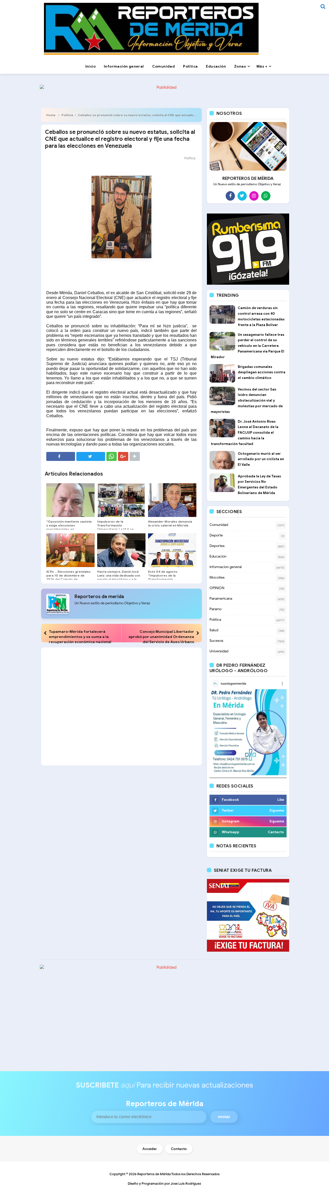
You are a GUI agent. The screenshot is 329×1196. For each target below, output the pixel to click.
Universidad (218, 651)
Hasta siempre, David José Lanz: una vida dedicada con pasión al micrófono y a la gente (118, 577)
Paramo (215, 609)
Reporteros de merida (99, 596)
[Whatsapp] (265, 195)
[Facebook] (230, 195)
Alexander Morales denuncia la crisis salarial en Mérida (170, 523)
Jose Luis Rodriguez (185, 1183)
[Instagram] (254, 195)
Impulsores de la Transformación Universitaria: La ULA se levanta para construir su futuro (116, 529)
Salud (213, 630)
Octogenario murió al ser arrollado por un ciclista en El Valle (261, 459)
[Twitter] (242, 195)
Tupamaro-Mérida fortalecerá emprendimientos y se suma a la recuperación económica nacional (80, 636)
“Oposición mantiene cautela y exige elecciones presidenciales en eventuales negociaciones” (69, 527)
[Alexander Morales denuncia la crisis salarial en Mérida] (172, 500)
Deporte (216, 535)
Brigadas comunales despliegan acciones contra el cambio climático (261, 372)
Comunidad (218, 525)
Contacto (179, 1149)
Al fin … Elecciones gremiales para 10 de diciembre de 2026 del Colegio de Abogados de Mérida (68, 577)
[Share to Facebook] (60, 456)
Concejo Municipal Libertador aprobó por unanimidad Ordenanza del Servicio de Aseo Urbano (161, 636)
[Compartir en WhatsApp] (111, 456)
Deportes (217, 546)
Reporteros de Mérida (154, 1174)
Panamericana (220, 598)
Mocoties (217, 577)
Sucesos (216, 640)
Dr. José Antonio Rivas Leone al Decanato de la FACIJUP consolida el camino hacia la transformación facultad (244, 432)
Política (67, 115)
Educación (217, 556)
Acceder (149, 1149)
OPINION (216, 588)
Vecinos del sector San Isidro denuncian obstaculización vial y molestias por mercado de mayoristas (247, 400)
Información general (225, 567)
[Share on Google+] (123, 456)
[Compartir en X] (90, 456)
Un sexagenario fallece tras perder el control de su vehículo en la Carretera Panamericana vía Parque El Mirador (247, 345)
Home (51, 115)
